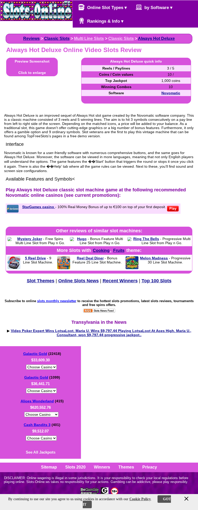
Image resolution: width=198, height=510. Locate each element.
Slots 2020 (75, 467)
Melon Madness (154, 258)
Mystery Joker (29, 239)
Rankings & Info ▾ (104, 21)
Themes (126, 467)
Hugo (82, 239)
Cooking (101, 250)
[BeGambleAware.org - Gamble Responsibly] (90, 493)
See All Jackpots (40, 452)
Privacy (149, 467)
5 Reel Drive (35, 258)
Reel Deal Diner (90, 258)
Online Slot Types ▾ (106, 7)
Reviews (31, 38)
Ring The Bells (146, 239)
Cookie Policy (140, 499)
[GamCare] (105, 493)
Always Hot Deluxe (156, 38)
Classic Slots (57, 38)
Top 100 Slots (156, 280)
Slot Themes (40, 280)
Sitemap (49, 467)
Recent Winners (120, 280)
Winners (102, 467)
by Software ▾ (157, 7)
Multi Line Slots (89, 38)
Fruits (119, 250)
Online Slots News (78, 280)
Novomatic (170, 93)
